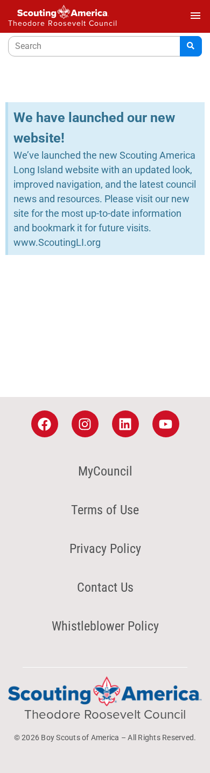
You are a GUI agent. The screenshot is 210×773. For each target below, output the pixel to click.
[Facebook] (44, 423)
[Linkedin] (125, 423)
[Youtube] (165, 423)
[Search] (191, 46)
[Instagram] (85, 423)
